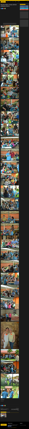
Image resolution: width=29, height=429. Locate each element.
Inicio (7, 1)
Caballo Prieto (2, 417)
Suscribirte (27, 9)
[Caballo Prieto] (3, 415)
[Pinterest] (3, 8)
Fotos (11, 1)
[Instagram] (26, 0)
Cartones (15, 1)
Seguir (27, 8)
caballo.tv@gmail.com (14, 427)
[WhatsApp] (5, 8)
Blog (9, 1)
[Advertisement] (9, 24)
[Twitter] (2, 8)
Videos (13, 1)
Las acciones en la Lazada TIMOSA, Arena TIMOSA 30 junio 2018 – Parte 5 (5, 409)
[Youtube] (25, 425)
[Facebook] (25, 0)
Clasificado (18, 1)
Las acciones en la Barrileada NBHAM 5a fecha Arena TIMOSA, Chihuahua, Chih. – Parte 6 (15, 409)
